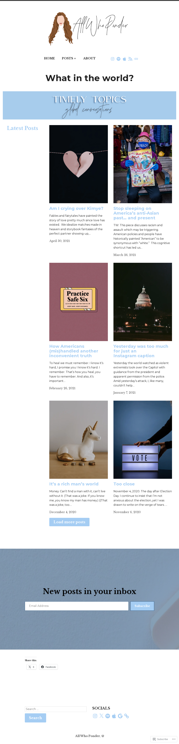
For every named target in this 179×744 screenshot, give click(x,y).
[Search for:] (56, 709)
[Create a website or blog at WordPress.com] (103, 736)
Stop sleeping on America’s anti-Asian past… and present (136, 213)
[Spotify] (118, 58)
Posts (67, 58)
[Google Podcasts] (130, 58)
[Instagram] (113, 58)
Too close (124, 483)
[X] (101, 716)
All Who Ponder (87, 736)
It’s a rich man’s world (74, 483)
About (89, 58)
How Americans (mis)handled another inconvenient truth (73, 351)
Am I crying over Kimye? (76, 208)
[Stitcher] (135, 58)
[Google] (120, 716)
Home (49, 58)
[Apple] (114, 716)
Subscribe (142, 606)
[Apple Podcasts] (124, 58)
